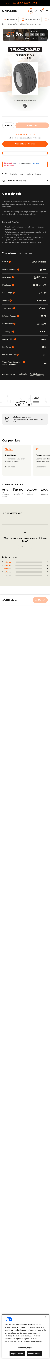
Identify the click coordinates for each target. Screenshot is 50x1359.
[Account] (36, 11)
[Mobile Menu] (47, 11)
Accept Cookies (34, 1353)
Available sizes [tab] (26, 253)
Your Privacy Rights (24, 1347)
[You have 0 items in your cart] (40, 11)
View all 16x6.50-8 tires (25, 144)
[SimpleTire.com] (11, 11)
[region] (25, 1336)
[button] (8, 125)
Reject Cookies (17, 1353)
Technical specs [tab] (9, 253)
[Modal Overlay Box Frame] (25, 3)
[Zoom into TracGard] (25, 78)
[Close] (45, 1317)
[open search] (30, 11)
